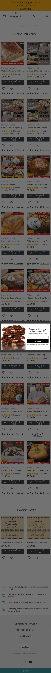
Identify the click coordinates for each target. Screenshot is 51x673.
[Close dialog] (48, 325)
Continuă (38, 341)
